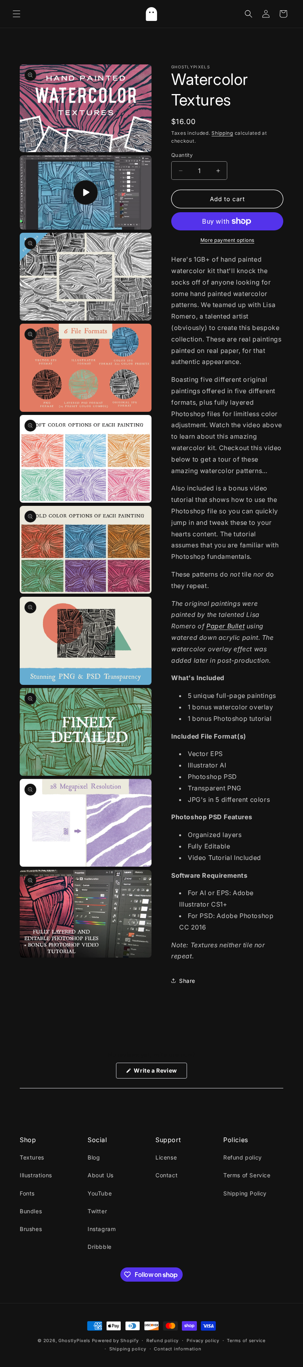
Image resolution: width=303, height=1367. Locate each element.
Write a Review (160, 1073)
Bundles (31, 1211)
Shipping (222, 133)
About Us (101, 1175)
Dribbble (100, 1246)
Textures (32, 1157)
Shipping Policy (245, 1193)
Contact (166, 1175)
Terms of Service (247, 1175)
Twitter (97, 1211)
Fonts (27, 1193)
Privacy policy (203, 1340)
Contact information (177, 1349)
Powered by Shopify (115, 1340)
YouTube (100, 1193)
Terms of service (246, 1340)
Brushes (31, 1229)
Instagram (102, 1229)
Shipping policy (127, 1349)
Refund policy (242, 1157)
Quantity (182, 155)
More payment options (227, 240)
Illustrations (36, 1175)
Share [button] (187, 980)
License (166, 1157)
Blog (94, 1157)
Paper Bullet (225, 626)
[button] (16, 14)
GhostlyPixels (74, 1340)
